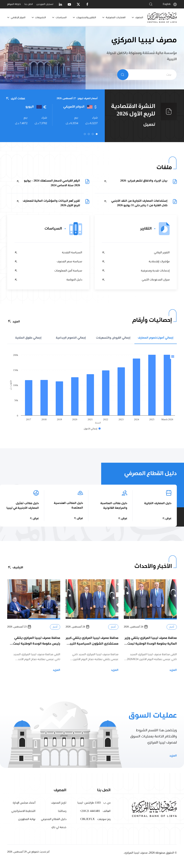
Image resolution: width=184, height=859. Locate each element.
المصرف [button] (139, 17)
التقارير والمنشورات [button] (86, 17)
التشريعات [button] (40, 17)
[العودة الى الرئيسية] (162, 17)
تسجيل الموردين (44, 4)
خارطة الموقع (14, 4)
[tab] (97, 134)
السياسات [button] (61, 17)
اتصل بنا (28, 4)
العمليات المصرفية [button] (115, 17)
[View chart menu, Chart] (172, 356)
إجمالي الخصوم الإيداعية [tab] (71, 337)
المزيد (16, 321)
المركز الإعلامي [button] (18, 17)
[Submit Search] (122, 74)
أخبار (171, 626)
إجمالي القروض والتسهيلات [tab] (113, 337)
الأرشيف (18, 567)
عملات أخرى (18, 98)
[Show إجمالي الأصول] (92, 428)
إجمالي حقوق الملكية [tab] (28, 337)
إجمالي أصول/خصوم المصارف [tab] (155, 337)
